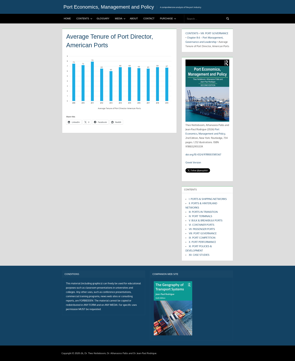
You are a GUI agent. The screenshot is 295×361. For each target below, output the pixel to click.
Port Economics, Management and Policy (108, 7)
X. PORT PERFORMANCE (202, 241)
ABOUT (134, 18)
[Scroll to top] (287, 353)
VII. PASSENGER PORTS (202, 229)
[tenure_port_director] (119, 79)
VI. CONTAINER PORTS (201, 224)
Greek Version (193, 162)
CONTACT (148, 18)
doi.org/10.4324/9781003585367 (203, 154)
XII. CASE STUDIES (199, 254)
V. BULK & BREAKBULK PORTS (205, 220)
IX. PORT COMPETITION (202, 237)
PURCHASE (166, 18)
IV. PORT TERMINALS (200, 216)
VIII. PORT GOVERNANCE (214, 33)
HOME (67, 18)
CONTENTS (82, 18)
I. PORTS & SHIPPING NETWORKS (208, 199)
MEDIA (118, 18)
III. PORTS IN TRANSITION (203, 211)
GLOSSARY (103, 18)
